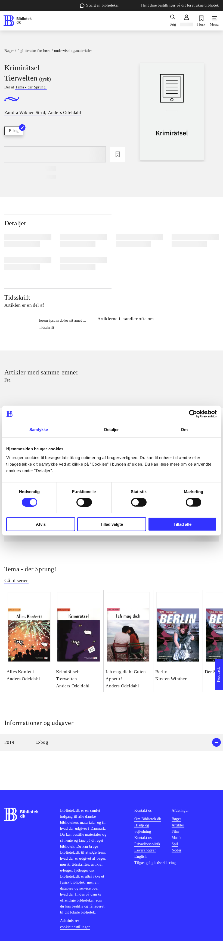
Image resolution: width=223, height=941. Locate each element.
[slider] (172, 112)
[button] (111, 742)
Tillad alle (182, 524)
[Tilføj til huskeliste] (117, 154)
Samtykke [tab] (38, 429)
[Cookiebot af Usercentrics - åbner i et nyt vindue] (193, 414)
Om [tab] (184, 429)
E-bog (13, 131)
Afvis (41, 524)
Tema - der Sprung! (30, 569)
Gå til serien (16, 580)
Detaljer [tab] (111, 429)
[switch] (84, 502)
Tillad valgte (111, 524)
